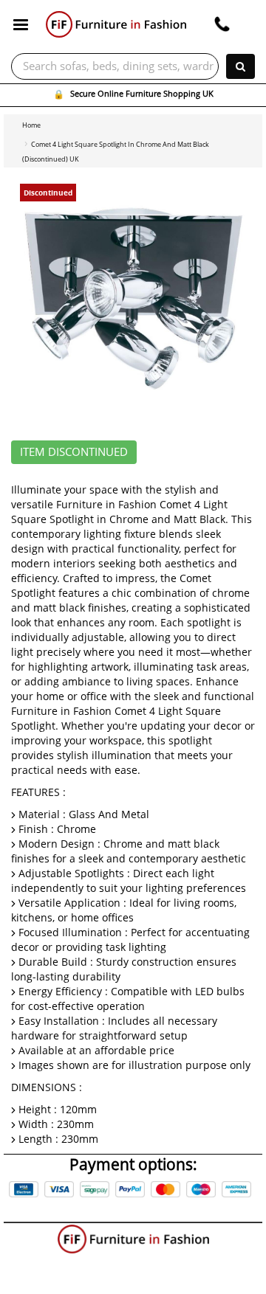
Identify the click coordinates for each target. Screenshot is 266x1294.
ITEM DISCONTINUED (74, 452)
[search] (240, 66)
